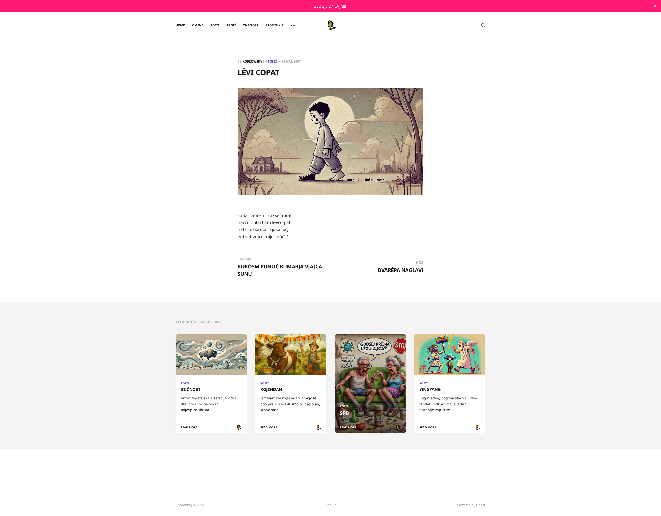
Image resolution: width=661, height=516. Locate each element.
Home (180, 25)
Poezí (214, 25)
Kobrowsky (252, 61)
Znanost (250, 25)
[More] (293, 25)
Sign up (330, 505)
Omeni (197, 25)
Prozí (231, 25)
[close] (655, 6)
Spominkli (275, 25)
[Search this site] (483, 25)
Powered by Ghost (471, 505)
